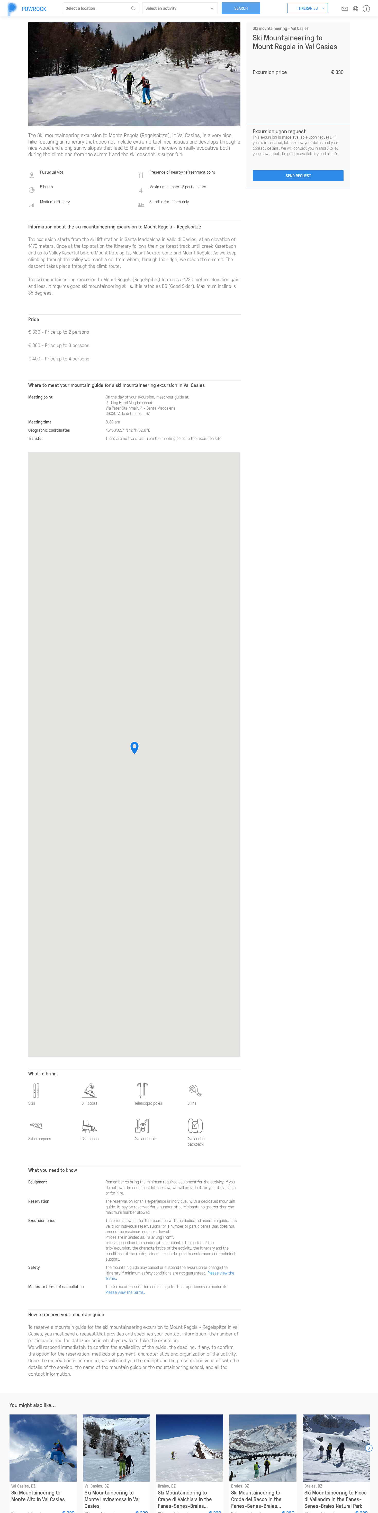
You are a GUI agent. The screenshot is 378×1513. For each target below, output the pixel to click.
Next (369, 1448)
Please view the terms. (125, 1292)
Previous (9, 1448)
